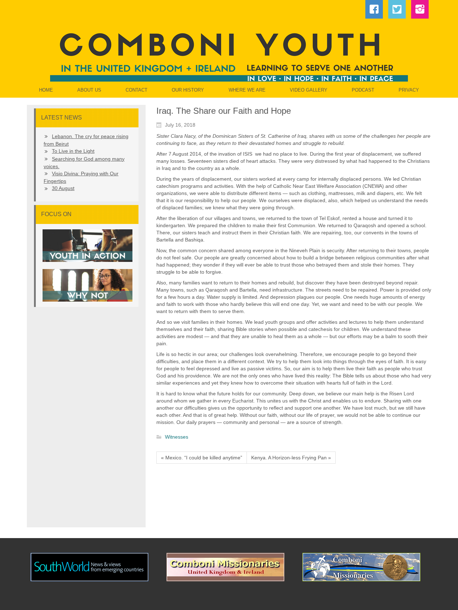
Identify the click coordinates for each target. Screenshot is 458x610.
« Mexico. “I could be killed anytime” (201, 457)
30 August (63, 188)
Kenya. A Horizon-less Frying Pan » (291, 457)
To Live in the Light (73, 151)
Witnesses (176, 437)
